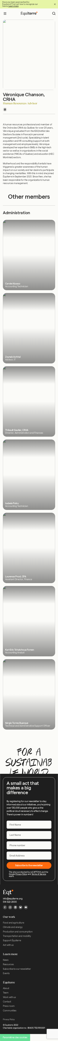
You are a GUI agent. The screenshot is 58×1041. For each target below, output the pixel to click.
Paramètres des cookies (15, 1037)
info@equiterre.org (13, 898)
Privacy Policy (21, 874)
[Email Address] (29, 855)
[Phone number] (29, 845)
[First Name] (29, 824)
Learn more (13, 6)
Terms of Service (39, 874)
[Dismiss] (55, 4)
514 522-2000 (10, 902)
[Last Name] (29, 835)
